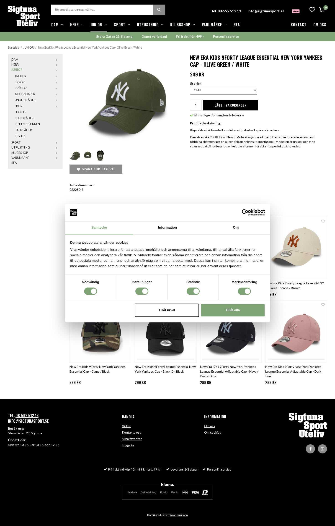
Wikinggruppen (179, 514)
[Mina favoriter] (312, 10)
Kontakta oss (131, 432)
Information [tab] (167, 228)
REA (237, 24)
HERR (74, 24)
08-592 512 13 (27, 415)
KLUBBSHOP (180, 24)
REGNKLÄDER (24, 118)
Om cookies (212, 432)
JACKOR (20, 76)
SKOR (18, 106)
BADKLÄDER (23, 130)
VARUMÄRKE (212, 24)
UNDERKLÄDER (25, 100)
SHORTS (20, 112)
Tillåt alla (233, 310)
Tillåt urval (166, 310)
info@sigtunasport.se (266, 11)
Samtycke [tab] (99, 228)
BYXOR (20, 82)
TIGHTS (20, 136)
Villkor (126, 426)
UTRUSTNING (148, 24)
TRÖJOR (21, 88)
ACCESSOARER (25, 94)
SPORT (119, 24)
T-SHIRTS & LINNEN (27, 124)
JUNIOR (96, 24)
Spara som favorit (97, 168)
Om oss (319, 24)
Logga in (128, 445)
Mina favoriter (132, 439)
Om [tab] (236, 228)
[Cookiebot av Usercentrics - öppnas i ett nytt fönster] (245, 212)
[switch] (141, 291)
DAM (55, 24)
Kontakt (299, 24)
